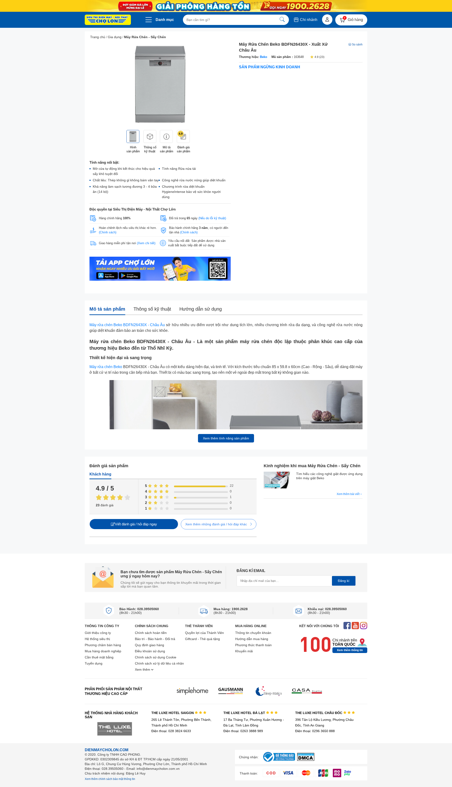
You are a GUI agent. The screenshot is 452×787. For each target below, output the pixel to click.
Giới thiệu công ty (98, 633)
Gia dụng (114, 37)
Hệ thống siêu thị (97, 639)
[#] (279, 762)
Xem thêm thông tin (350, 650)
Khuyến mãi (244, 651)
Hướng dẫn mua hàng (251, 639)
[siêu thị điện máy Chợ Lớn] (108, 20)
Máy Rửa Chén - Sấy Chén (145, 37)
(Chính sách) (107, 232)
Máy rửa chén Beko (105, 367)
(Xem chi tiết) (146, 243)
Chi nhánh (308, 20)
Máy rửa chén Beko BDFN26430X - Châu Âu (127, 325)
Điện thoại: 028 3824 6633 (171, 731)
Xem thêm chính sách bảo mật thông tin (110, 779)
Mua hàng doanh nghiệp (103, 651)
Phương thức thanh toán (253, 645)
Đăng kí (343, 581)
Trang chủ (97, 37)
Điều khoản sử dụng (150, 651)
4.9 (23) (319, 57)
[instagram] (363, 626)
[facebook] (347, 626)
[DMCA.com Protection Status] (305, 760)
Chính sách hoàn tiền (151, 633)
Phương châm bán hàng (103, 645)
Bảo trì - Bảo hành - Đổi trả (155, 639)
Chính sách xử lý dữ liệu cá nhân (159, 663)
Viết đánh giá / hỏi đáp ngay (136, 524)
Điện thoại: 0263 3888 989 (243, 731)
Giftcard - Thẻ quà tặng (202, 639)
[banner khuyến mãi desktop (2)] (226, 6)
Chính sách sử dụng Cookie (155, 657)
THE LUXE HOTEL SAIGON (173, 713)
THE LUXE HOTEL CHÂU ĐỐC (319, 713)
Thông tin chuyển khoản (253, 633)
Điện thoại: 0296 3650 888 (315, 731)
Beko (263, 57)
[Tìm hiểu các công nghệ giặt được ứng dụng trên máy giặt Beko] (279, 480)
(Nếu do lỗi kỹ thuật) (212, 218)
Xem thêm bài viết (348, 494)
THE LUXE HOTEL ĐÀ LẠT (244, 713)
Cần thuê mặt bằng (99, 657)
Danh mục (165, 20)
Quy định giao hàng (149, 645)
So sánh (357, 44)
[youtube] (355, 626)
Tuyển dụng (93, 663)
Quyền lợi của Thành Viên (204, 633)
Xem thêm (143, 669)
